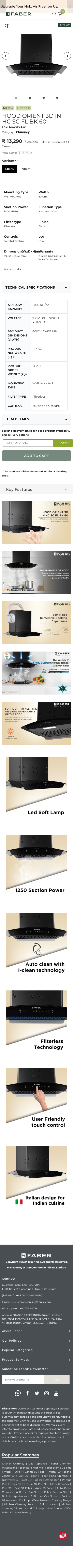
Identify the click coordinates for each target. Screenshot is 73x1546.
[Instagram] (46, 1393)
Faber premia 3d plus (58, 1467)
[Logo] (18, 13)
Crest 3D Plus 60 (31, 1479)
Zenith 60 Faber (35, 1471)
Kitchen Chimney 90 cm (20, 1504)
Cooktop (24, 1500)
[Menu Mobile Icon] (68, 14)
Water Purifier (12, 1471)
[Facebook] (27, 1393)
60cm (9, 169)
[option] (36, 55)
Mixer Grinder (54, 1508)
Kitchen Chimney (13, 1463)
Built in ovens (49, 1504)
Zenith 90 (8, 1475)
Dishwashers (10, 1479)
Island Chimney (34, 1508)
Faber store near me (30, 1467)
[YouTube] (56, 1393)
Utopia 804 (52, 1479)
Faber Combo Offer (56, 1492)
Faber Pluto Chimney (55, 1475)
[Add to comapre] (7, 25)
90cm (26, 169)
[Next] (67, 56)
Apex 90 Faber (44, 1488)
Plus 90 (7, 1488)
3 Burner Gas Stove (44, 1496)
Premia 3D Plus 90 (35, 1483)
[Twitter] (37, 1393)
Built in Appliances (14, 1496)
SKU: (5, 126)
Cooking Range (61, 1500)
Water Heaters (41, 1500)
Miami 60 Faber (59, 1471)
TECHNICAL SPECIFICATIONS (30, 287)
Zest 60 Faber (23, 1488)
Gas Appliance (38, 1463)
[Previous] (5, 56)
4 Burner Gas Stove (28, 1492)
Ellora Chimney (59, 1483)
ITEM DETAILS (17, 419)
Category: (8, 132)
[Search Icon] (54, 14)
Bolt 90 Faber (27, 1475)
